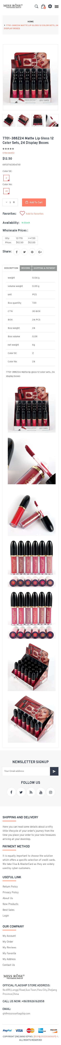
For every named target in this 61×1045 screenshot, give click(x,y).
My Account (9, 936)
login (6, 916)
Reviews (25, 268)
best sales (8, 910)
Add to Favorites (35, 213)
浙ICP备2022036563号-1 (45, 1036)
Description (11, 268)
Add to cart (36, 202)
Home (31, 21)
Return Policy (10, 886)
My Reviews (9, 947)
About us (8, 898)
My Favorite (9, 953)
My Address (9, 959)
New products (10, 904)
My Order (8, 942)
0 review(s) (8, 153)
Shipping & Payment (44, 268)
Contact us (9, 965)
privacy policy (11, 892)
